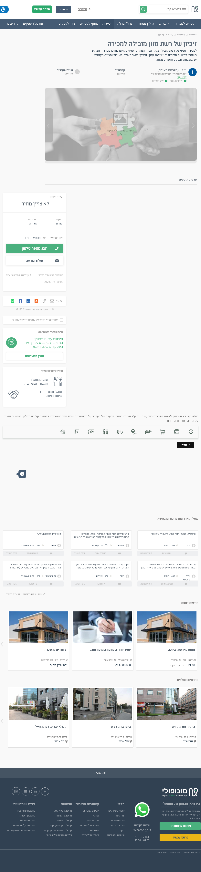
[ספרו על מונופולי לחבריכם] (26, 791)
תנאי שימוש (175, 852)
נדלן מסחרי (93, 820)
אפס (184, 445)
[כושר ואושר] (120, 432)
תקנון (121, 830)
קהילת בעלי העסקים (61, 825)
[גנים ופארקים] (191, 432)
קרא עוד (181, 77)
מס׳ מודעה (57, 282)
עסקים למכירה (91, 811)
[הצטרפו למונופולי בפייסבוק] (45, 791)
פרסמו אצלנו (161, 852)
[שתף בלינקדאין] (28, 302)
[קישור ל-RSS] (36, 302)
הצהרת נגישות (116, 825)
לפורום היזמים (13, 594)
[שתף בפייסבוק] (20, 302)
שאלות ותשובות (115, 835)
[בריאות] (134, 432)
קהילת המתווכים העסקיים (58, 830)
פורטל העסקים (33, 24)
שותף (96, 815)
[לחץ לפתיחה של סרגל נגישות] (4, 9)
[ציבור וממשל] (63, 432)
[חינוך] (148, 432)
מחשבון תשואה (64, 815)
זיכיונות (180, 35)
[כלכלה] (77, 432)
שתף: (59, 301)
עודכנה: (24, 275)
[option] (167, 640)
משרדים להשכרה (89, 825)
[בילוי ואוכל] (105, 432)
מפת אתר (94, 830)
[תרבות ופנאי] (91, 432)
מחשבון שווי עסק (63, 811)
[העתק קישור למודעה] (44, 301)
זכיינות (193, 35)
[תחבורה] (177, 432)
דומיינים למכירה (90, 835)
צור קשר (119, 815)
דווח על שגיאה (43, 309)
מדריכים (12, 24)
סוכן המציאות (34, 356)
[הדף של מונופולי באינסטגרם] (16, 791)
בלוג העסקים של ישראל (59, 835)
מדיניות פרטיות (116, 820)
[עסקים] (162, 432)
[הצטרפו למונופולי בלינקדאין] (35, 791)
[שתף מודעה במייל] (52, 302)
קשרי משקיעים (116, 811)
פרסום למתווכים (181, 826)
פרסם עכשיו (42, 9)
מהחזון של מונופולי (175, 804)
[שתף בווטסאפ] (12, 302)
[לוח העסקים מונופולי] (195, 11)
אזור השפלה (165, 35)
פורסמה (59, 275)
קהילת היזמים (64, 820)
